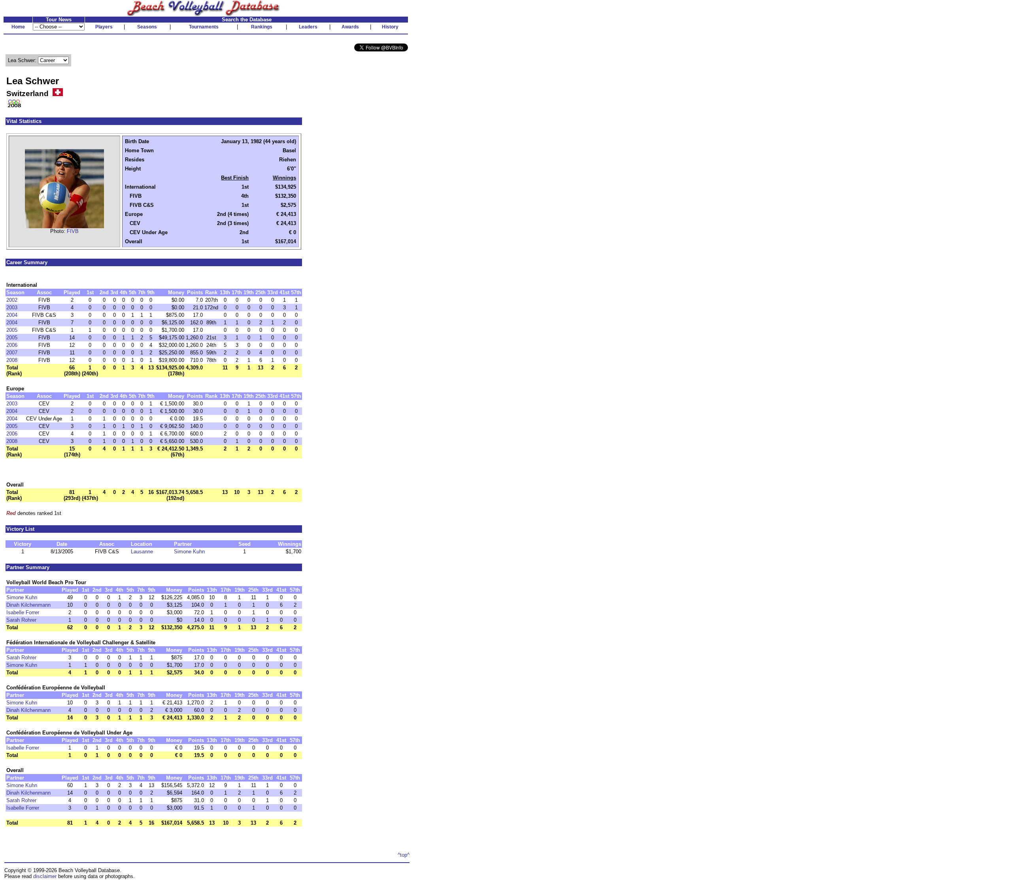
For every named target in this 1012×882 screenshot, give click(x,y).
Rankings (261, 27)
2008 (11, 360)
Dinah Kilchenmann (28, 605)
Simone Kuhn (189, 552)
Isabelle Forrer (22, 612)
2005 (11, 330)
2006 (11, 345)
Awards (350, 27)
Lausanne (142, 552)
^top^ (404, 855)
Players (104, 27)
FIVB (73, 231)
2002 (11, 300)
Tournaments (204, 27)
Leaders (308, 27)
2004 (11, 315)
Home (18, 27)
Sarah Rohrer (21, 620)
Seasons (147, 27)
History (390, 27)
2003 (11, 307)
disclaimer (45, 876)
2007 (11, 353)
